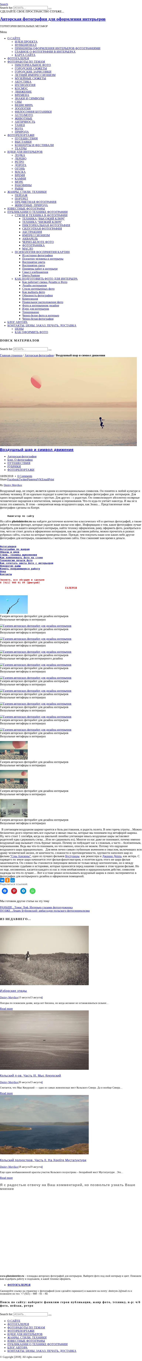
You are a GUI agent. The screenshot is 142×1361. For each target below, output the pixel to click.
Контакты (6, 574)
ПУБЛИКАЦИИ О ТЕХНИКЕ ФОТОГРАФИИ (37, 1344)
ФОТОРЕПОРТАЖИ (20, 469)
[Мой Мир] (12, 880)
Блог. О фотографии (20, 459)
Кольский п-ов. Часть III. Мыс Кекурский (30, 1075)
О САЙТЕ (13, 1320)
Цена (3, 571)
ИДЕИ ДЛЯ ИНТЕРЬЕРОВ (25, 1334)
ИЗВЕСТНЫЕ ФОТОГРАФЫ (26, 1340)
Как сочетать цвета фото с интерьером (26, 563)
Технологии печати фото (16, 560)
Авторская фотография (39, 355)
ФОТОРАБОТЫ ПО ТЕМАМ (26, 1327)
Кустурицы (72, 856)
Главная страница (11, 355)
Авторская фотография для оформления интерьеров (53, 19)
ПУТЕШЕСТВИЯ (18, 463)
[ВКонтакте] (2, 880)
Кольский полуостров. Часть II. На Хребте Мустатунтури (43, 1160)
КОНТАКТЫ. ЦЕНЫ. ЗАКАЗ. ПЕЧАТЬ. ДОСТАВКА (41, 1350)
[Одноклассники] (7, 880)
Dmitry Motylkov (13, 485)
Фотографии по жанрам (15, 549)
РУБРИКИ (14, 466)
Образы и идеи (9, 552)
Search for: (6, 7)
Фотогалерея (8, 546)
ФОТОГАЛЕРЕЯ (18, 1324)
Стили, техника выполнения (18, 554)
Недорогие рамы (10, 565)
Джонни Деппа (111, 856)
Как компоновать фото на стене (21, 557)
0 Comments (24, 476)
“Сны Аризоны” (20, 856)
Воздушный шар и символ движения (37, 450)
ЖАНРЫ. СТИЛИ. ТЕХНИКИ (27, 1337)
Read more (6, 1008)
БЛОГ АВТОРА (17, 1347)
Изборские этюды (13, 990)
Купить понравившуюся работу (20, 568)
